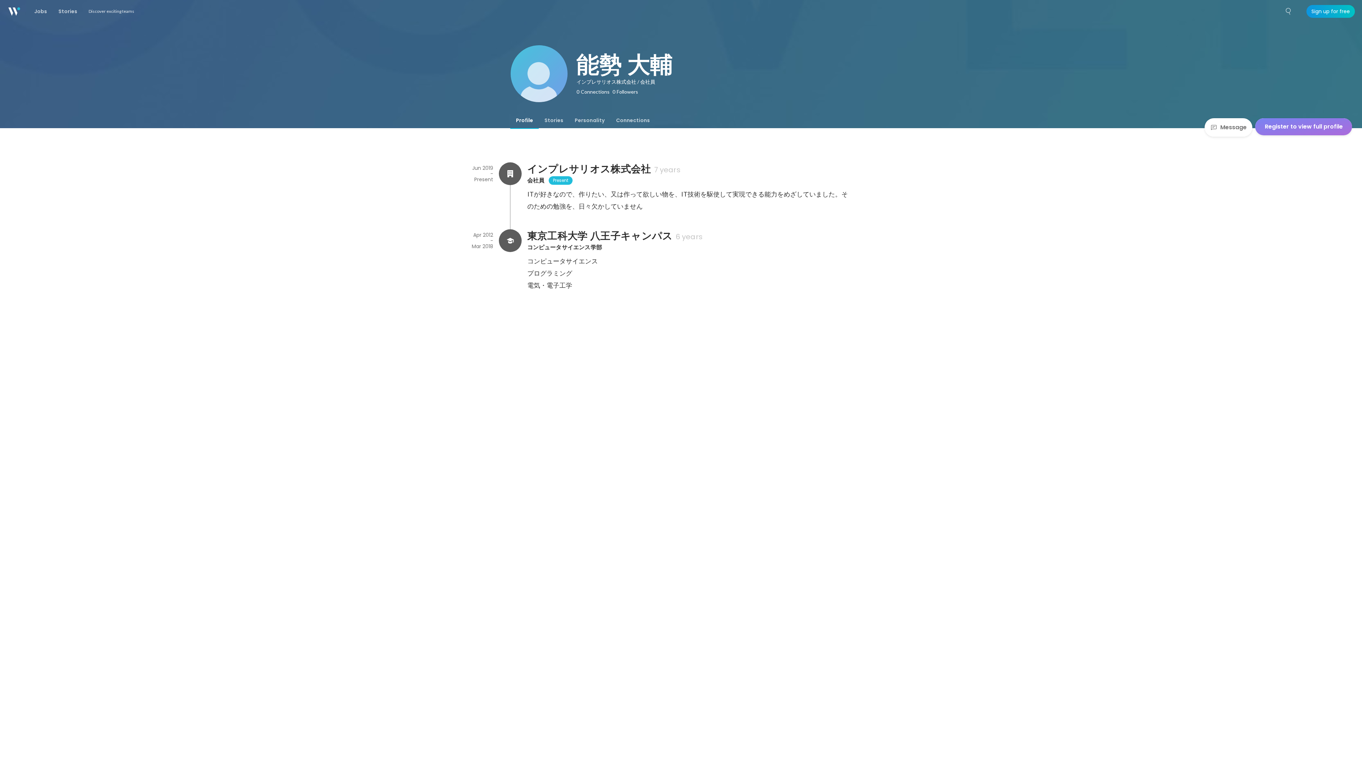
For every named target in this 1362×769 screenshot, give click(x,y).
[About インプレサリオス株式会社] (510, 173)
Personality (590, 120)
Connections (633, 120)
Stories (553, 120)
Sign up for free (1330, 11)
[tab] (524, 120)
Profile (524, 120)
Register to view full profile (1304, 126)
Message (1233, 127)
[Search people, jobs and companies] (1289, 11)
